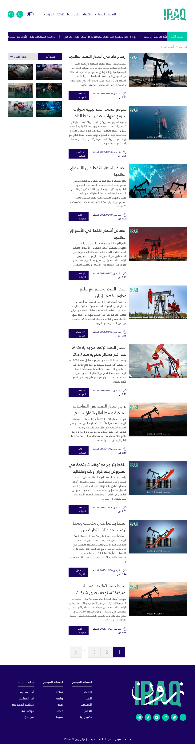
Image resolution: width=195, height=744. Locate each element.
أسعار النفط (167, 46)
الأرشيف (86, 704)
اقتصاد (86, 14)
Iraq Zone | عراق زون (88, 739)
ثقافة (60, 14)
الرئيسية (183, 46)
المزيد (50, 14)
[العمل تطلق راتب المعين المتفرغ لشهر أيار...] (49, 72)
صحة (60, 704)
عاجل (60, 711)
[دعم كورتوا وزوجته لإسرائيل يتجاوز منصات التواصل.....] (49, 90)
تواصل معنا (27, 711)
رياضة (59, 698)
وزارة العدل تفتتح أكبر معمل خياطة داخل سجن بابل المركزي (148, 37)
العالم (112, 14)
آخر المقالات (26, 698)
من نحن (29, 717)
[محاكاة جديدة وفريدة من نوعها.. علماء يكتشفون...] (20, 109)
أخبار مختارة (27, 692)
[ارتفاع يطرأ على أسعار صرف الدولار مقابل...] (20, 72)
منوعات (58, 717)
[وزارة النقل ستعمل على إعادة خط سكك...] (20, 90)
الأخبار (101, 14)
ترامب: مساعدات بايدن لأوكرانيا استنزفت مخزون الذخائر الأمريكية (64, 37)
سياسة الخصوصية (23, 704)
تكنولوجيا (73, 14)
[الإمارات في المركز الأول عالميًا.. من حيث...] (49, 109)
